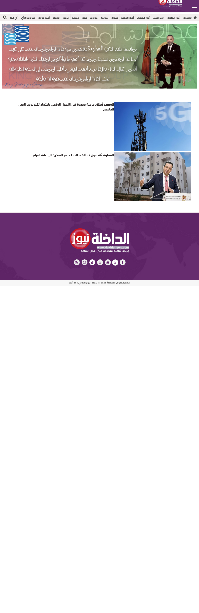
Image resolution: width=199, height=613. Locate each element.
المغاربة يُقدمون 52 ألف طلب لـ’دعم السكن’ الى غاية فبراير (77, 154)
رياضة (66, 17)
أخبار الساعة (127, 17)
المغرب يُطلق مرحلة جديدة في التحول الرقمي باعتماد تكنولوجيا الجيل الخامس (65, 104)
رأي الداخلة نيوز (10, 17)
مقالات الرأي (28, 17)
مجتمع (75, 17)
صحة (84, 17)
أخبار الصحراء (143, 17)
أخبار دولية (44, 17)
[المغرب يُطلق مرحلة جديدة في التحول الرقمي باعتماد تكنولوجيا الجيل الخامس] (152, 126)
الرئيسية (187, 17)
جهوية (114, 17)
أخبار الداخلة (173, 17)
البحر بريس (158, 17)
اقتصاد (56, 17)
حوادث (94, 17)
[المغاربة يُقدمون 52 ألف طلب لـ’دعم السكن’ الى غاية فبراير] (152, 176)
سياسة (104, 17)
